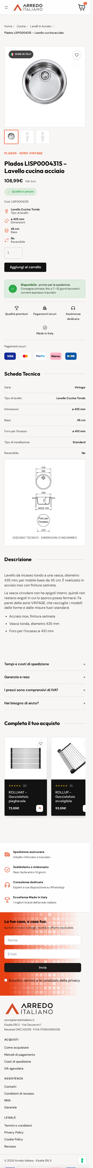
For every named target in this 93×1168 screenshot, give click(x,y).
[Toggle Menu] (6, 7)
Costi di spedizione (17, 1061)
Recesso (10, 1146)
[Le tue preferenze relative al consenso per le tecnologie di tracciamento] (82, 1160)
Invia (42, 967)
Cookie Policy (13, 1139)
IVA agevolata (13, 1068)
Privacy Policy (14, 1132)
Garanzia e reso (17, 677)
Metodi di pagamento (19, 1055)
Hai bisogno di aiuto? (21, 703)
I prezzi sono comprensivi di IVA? (31, 690)
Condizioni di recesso (19, 1093)
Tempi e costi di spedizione (26, 664)
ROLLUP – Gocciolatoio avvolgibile (65, 796)
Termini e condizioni (18, 1125)
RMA (7, 1100)
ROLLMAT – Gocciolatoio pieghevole (18, 796)
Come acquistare (16, 1047)
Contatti (10, 1087)
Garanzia (10, 1107)
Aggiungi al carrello (25, 267)
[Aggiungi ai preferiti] (76, 55)
